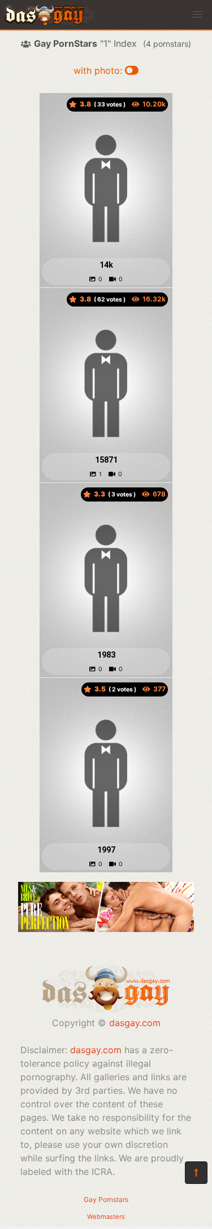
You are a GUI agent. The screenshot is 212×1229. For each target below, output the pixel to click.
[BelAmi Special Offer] (106, 928)
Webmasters (106, 1217)
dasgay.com (135, 1022)
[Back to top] (196, 1172)
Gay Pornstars (106, 1199)
